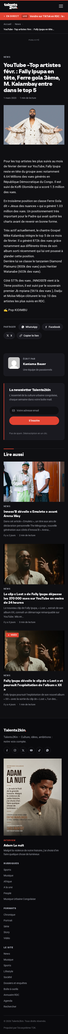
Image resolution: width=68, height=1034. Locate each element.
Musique (8, 875)
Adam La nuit (14, 845)
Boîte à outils (11, 989)
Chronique (9, 914)
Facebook (54, 326)
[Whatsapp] (47, 750)
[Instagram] (15, 750)
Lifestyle (8, 971)
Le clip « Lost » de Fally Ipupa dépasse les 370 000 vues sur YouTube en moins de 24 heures (34, 598)
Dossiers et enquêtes (15, 983)
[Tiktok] (39, 750)
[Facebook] (7, 750)
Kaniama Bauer (34, 364)
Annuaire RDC (11, 994)
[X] (23, 750)
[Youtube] (31, 750)
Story (7, 932)
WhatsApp (31, 326)
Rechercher (10, 1006)
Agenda (8, 1000)
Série (6, 926)
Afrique (8, 881)
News (18, 24)
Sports (7, 869)
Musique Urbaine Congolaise (20, 899)
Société (8, 977)
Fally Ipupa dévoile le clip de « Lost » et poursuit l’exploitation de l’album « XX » (33, 685)
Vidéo (14, 635)
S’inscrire (34, 420)
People (7, 893)
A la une (8, 887)
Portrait (8, 920)
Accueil (7, 24)
